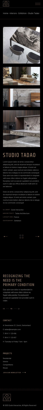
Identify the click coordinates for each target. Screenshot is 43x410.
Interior (5, 362)
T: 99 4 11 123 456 (9, 334)
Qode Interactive (17, 210)
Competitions (8, 365)
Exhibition (17, 221)
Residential (7, 358)
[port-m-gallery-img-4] (21, 128)
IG (4, 309)
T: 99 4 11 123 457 (9, 338)
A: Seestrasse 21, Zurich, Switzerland (17, 325)
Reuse (5, 368)
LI (19, 309)
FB (11, 309)
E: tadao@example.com (12, 329)
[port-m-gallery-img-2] (21, 45)
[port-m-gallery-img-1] (21, 76)
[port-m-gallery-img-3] (21, 98)
